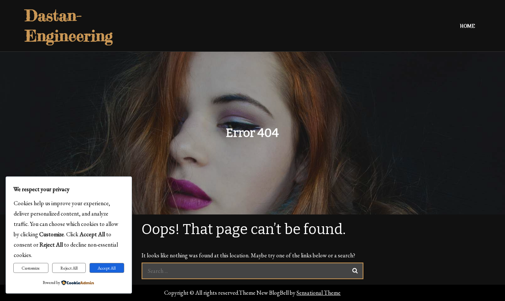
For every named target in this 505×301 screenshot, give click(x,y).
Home (467, 26)
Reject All (69, 268)
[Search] (355, 271)
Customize (30, 268)
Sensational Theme (318, 293)
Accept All (107, 268)
